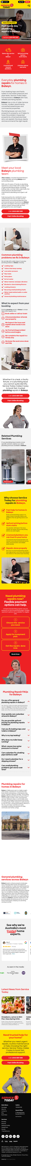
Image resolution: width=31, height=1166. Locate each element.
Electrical (4, 1123)
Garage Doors (5, 1127)
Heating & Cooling (6, 1125)
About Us (4, 1109)
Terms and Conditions (6, 1156)
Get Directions (18, 1116)
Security (3, 1129)
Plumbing (4, 1121)
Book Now (15, 654)
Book (27, 2)
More (13, 953)
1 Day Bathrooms (6, 1131)
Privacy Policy (25, 1155)
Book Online (4, 1114)
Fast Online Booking (15, 216)
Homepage (4, 1107)
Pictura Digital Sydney (10, 1159)
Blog (3, 1113)
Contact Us (4, 1111)
